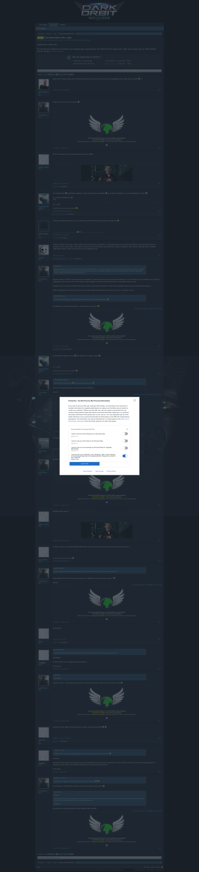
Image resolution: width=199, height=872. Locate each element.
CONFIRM (84, 464)
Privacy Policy (111, 471)
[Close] (135, 401)
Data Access (99, 471)
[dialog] (99, 436)
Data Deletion (87, 471)
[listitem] (99, 429)
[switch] (125, 433)
